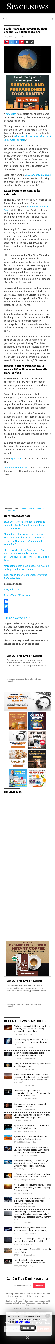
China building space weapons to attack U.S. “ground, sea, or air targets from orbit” (32, 1042)
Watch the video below (15, 467)
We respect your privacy (37, 1301)
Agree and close (27, 1328)
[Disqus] (27, 831)
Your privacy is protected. (15, 679)
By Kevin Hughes (29, 1034)
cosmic (39, 623)
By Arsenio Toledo (30, 1099)
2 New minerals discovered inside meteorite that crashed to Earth (29, 1054)
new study (11, 114)
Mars (47, 627)
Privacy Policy (23, 1322)
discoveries (37, 627)
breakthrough (27, 623)
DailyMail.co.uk (11, 589)
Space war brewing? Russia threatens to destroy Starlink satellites (32, 1126)
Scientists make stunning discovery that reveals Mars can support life (32, 1116)
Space (18, 633)
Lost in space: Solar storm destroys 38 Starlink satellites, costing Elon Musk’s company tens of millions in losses (31, 1150)
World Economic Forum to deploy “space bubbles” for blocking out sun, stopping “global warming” (32, 1187)
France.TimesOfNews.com (17, 595)
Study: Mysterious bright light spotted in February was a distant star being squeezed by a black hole (32, 1028)
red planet (36, 630)
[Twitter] (27, 606)
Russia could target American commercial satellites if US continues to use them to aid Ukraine (32, 1093)
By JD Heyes (28, 1120)
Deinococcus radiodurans (17, 627)
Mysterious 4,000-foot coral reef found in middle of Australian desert (31, 1137)
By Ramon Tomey (30, 1233)
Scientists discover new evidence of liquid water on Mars (30, 1105)
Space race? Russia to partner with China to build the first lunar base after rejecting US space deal (32, 1201)
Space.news (17, 458)
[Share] (27, 610)
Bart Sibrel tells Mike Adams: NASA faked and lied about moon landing (30, 1261)
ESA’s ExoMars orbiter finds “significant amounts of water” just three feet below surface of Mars (24, 525)
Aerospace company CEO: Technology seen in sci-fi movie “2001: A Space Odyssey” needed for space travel (31, 1163)
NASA (6, 630)
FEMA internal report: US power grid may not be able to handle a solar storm (32, 1175)
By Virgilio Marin (30, 1207)
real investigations (20, 630)
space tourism (29, 633)
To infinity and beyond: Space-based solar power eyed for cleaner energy (30, 1229)
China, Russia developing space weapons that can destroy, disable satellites (32, 1239)
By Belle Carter (29, 1180)
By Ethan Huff (28, 1048)
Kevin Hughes (22, 37)
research (8, 633)
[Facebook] (27, 601)
